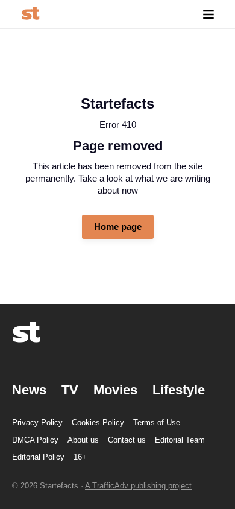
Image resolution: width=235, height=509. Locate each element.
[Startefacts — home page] (30, 14)
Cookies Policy (98, 422)
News (29, 389)
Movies (115, 389)
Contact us (127, 439)
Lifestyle (178, 389)
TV (69, 389)
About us (83, 439)
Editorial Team (180, 439)
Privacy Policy (37, 422)
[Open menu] (208, 14)
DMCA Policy (35, 439)
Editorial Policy (38, 456)
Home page (118, 226)
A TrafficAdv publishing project (138, 485)
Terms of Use (156, 422)
